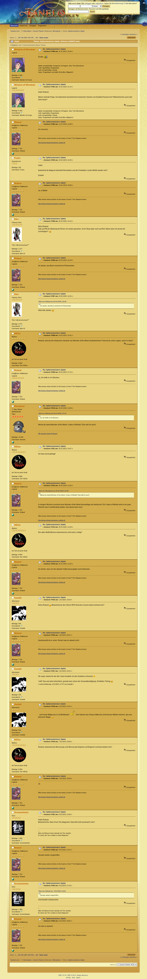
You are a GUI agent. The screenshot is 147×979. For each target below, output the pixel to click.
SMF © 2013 (71, 975)
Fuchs (17, 158)
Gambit (18, 598)
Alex (16, 219)
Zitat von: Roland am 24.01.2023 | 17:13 (52, 413)
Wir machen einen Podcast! (47, 433)
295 (19, 38)
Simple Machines (82, 975)
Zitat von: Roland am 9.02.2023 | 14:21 (52, 891)
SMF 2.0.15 (62, 975)
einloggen (88, 3)
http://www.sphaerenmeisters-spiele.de (51, 142)
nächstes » (133, 34)
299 (32, 38)
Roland (17, 122)
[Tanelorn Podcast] (13, 443)
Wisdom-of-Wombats (24, 49)
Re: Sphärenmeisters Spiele (54, 49)
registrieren (99, 3)
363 (37, 38)
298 (29, 38)
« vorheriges (124, 34)
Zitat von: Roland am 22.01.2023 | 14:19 (52, 301)
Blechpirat (56, 31)
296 (22, 38)
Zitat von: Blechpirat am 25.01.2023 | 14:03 (54, 491)
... (17, 38)
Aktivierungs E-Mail (121, 3)
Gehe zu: (113, 964)
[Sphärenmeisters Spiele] (13, 154)
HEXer (17, 333)
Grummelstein (21, 812)
